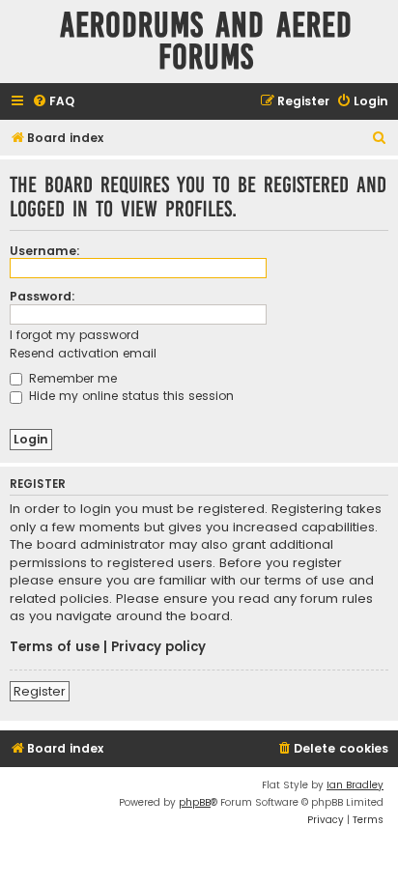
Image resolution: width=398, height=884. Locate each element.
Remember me (71, 378)
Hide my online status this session (129, 395)
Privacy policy (158, 647)
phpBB (195, 802)
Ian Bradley (355, 785)
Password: (42, 296)
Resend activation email (83, 353)
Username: (45, 250)
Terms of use (55, 647)
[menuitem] (53, 102)
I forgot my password (74, 335)
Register (40, 691)
